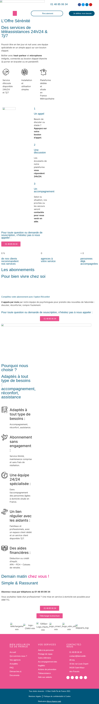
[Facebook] (79, 4)
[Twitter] (83, 4)
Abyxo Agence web (54, 701)
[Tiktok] (85, 677)
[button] (58, 4)
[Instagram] (81, 677)
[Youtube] (90, 4)
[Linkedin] (86, 4)
